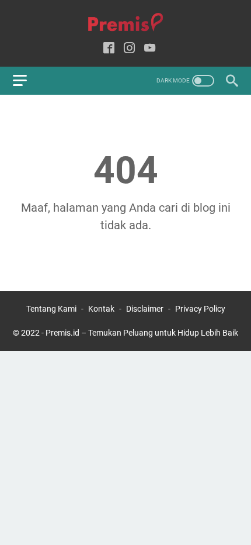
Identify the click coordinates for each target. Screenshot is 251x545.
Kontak (101, 308)
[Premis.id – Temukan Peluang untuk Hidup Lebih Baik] (125, 22)
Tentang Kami (51, 308)
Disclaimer (144, 308)
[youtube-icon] (149, 49)
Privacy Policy (200, 308)
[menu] (27, 81)
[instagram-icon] (129, 49)
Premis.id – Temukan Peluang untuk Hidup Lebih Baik (142, 332)
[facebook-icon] (108, 49)
